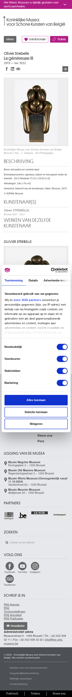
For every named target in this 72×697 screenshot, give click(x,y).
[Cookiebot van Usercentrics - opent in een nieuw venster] (51, 270)
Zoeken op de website (7, 542)
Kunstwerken (65, 69)
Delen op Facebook (7, 69)
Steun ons (44, 435)
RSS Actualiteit (13, 615)
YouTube (22, 572)
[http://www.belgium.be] (22, 515)
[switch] (62, 359)
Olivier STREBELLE (16, 212)
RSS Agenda (11, 604)
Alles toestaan (36, 400)
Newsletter (18, 626)
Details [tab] (33, 280)
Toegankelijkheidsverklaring (24, 673)
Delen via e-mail (18, 69)
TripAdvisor (10, 584)
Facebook (10, 572)
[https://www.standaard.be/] (59, 514)
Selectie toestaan (36, 412)
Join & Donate (37, 39)
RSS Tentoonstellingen (14, 609)
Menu (10, 39)
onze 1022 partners (27, 300)
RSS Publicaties (13, 618)
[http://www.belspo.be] (9, 515)
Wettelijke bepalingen (21, 678)
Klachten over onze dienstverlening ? (29, 667)
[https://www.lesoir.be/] (39, 512)
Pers (40, 441)
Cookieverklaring (18, 683)
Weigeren (36, 423)
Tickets (61, 39)
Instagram (35, 572)
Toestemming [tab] (13, 280)
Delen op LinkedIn (12, 69)
